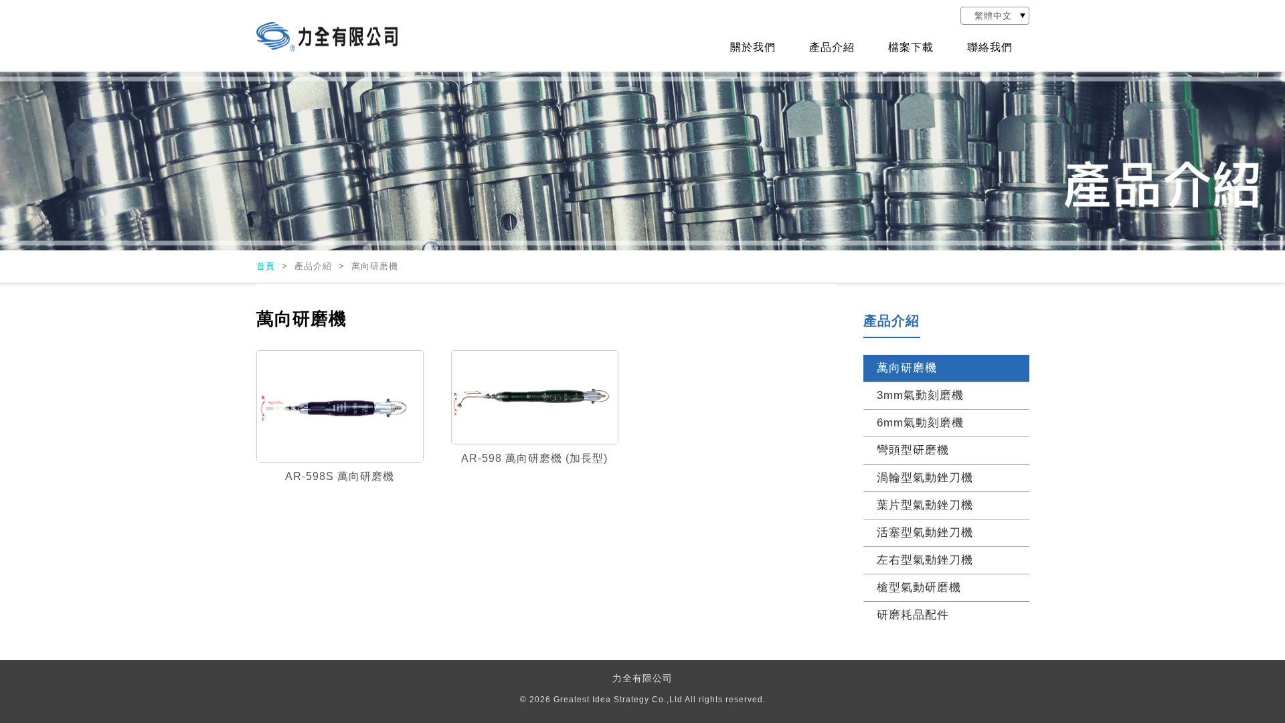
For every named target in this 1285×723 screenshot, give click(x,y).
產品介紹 (832, 47)
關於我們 (753, 47)
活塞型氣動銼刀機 (925, 532)
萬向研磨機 (907, 368)
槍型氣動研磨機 (919, 587)
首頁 (267, 266)
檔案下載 (911, 47)
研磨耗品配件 (913, 615)
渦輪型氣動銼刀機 (925, 477)
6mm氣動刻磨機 (920, 422)
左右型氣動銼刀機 (925, 560)
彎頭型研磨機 (913, 450)
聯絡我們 (990, 47)
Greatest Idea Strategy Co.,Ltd (618, 699)
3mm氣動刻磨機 (920, 395)
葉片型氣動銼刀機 (925, 505)
